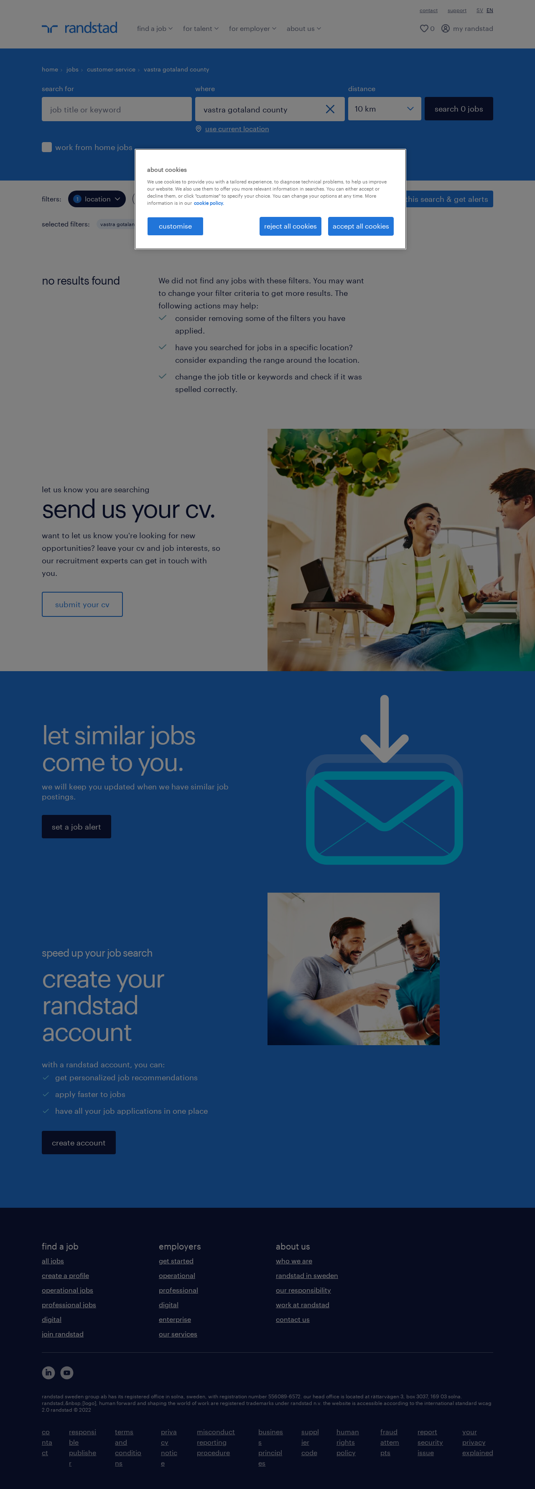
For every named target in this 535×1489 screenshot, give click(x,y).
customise (175, 226)
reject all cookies (290, 226)
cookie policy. (209, 203)
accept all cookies (361, 226)
